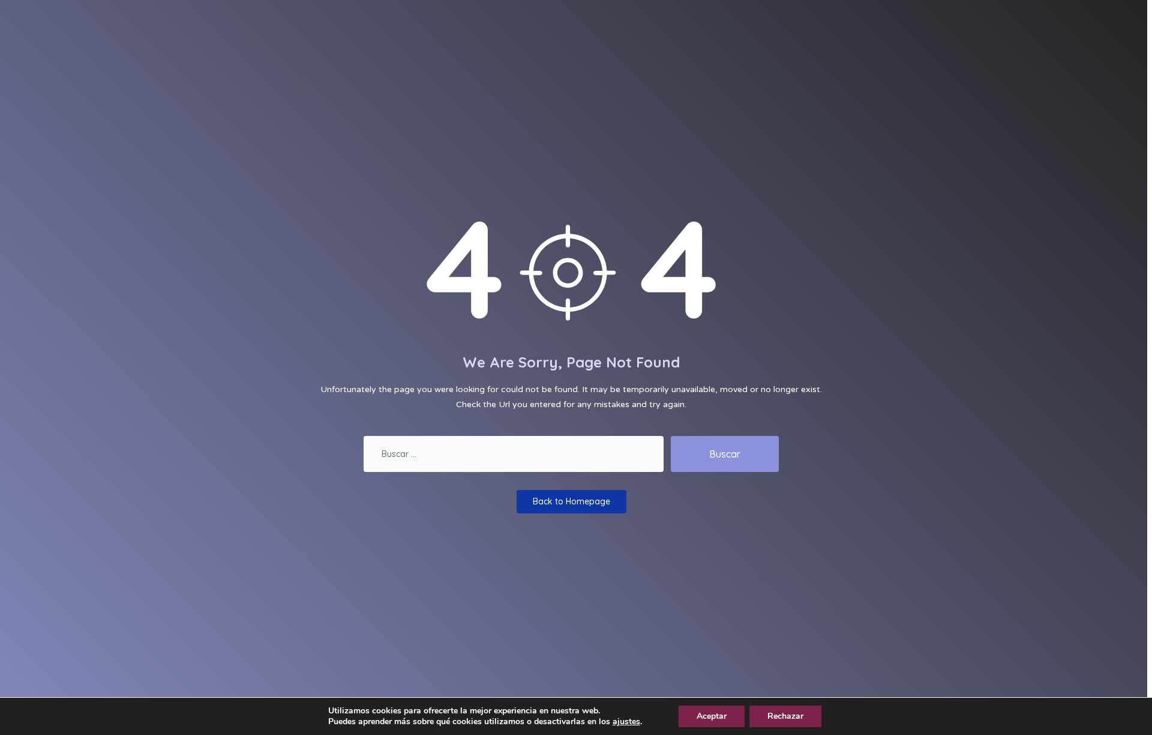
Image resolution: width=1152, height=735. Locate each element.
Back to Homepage (571, 501)
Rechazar (785, 716)
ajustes (626, 721)
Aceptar (712, 716)
